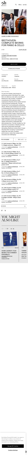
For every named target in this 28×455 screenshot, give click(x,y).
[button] (14, 206)
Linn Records (5, 80)
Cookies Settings (13, 450)
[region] (13, 444)
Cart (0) (24, 4)
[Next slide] (7, 228)
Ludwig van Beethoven (9, 55)
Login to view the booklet (10, 36)
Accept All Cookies (13, 446)
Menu (20, 4)
